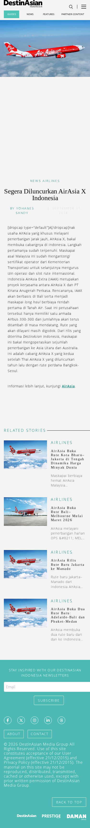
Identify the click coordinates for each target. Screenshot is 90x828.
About (13, 734)
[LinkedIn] (48, 720)
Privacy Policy (17, 762)
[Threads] (61, 720)
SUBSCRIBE (49, 700)
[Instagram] (34, 720)
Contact (39, 734)
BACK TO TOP (69, 802)
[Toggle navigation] (71, 6)
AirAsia (68, 386)
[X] (21, 720)
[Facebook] (8, 720)
